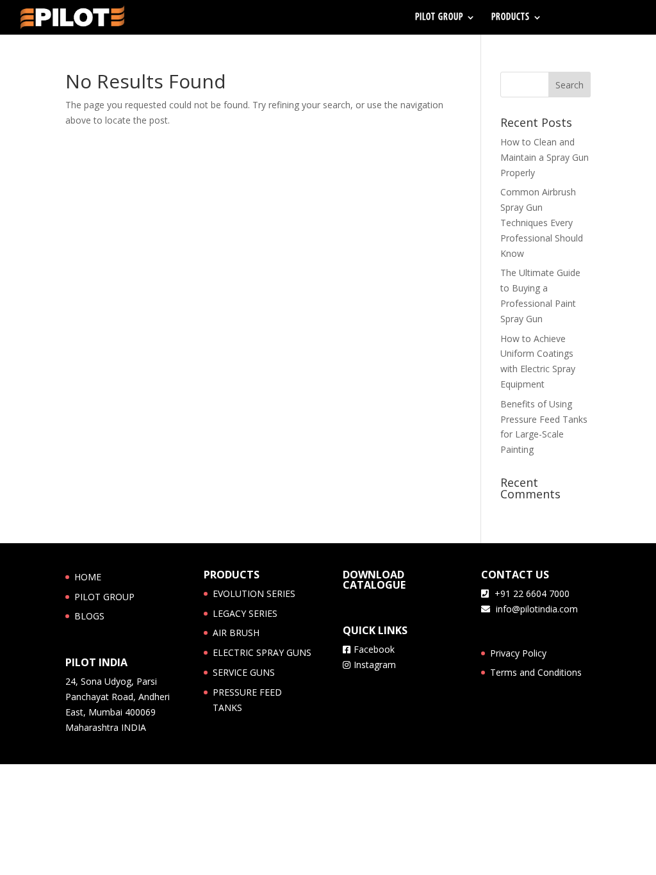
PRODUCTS (510, 17)
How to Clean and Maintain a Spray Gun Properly (544, 157)
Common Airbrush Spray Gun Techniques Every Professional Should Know (541, 222)
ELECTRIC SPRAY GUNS (262, 652)
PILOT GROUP (439, 17)
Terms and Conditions (536, 672)
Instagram (375, 664)
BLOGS (89, 616)
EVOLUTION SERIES (254, 593)
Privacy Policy (518, 653)
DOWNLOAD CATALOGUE (374, 580)
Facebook (374, 649)
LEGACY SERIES (245, 613)
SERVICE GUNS (244, 672)
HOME (87, 577)
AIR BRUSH (236, 632)
